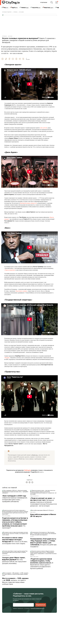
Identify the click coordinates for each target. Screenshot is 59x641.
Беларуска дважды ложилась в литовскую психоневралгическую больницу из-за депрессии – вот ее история (43, 502)
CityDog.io (4, 36)
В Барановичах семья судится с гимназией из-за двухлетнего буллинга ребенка (41, 563)
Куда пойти (32, 512)
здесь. (42, 472)
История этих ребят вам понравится (43, 543)
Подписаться (40, 605)
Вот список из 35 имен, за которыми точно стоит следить (15, 541)
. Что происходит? (15, 523)
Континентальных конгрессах (28, 203)
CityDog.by (27, 470)
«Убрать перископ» (9, 270)
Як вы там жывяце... (6, 515)
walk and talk (43, 128)
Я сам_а (32, 536)
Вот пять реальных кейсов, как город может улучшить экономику (14, 560)
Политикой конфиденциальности (37, 608)
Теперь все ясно (6, 555)
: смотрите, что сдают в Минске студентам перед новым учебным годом (15, 581)
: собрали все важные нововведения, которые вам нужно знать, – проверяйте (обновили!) (14, 499)
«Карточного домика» (21, 291)
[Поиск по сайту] (52, 2)
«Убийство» (34, 455)
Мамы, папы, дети (34, 556)
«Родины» (7, 357)
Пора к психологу (34, 495)
